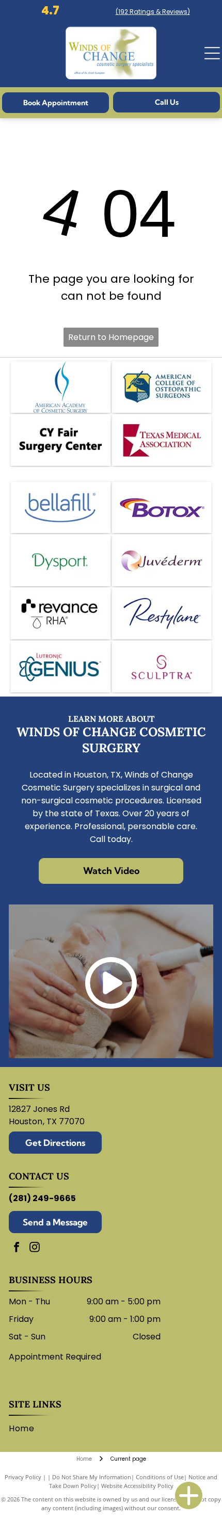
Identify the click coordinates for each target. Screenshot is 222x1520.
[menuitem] (25, 1428)
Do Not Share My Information (91, 1477)
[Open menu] (212, 53)
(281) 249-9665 (42, 1198)
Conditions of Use (160, 1477)
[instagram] (34, 1248)
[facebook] (16, 1248)
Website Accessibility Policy (137, 1486)
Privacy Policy (23, 1477)
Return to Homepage (111, 337)
